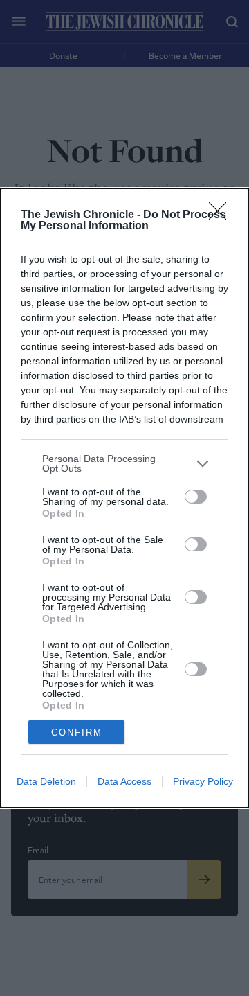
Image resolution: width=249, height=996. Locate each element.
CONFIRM (76, 732)
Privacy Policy (203, 781)
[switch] (196, 497)
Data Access (124, 781)
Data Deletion (46, 781)
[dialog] (124, 498)
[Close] (222, 215)
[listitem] (124, 463)
